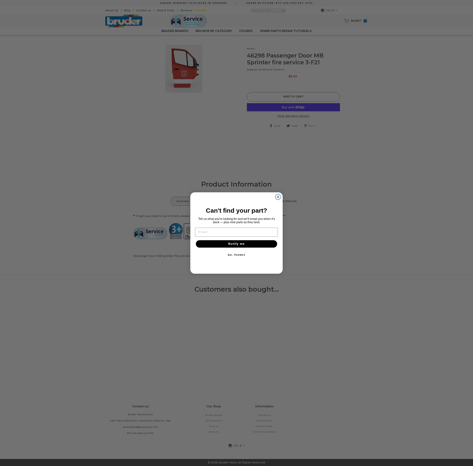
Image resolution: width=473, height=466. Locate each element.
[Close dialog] (278, 197)
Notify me (236, 243)
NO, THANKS (236, 255)
